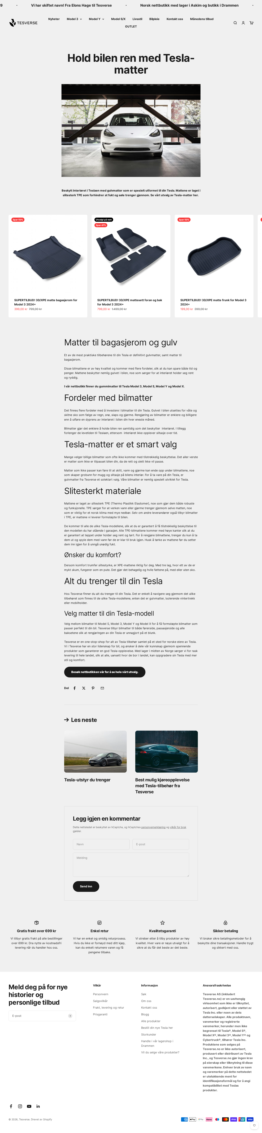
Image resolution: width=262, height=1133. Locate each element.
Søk (143, 994)
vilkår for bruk (178, 827)
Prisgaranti (100, 1014)
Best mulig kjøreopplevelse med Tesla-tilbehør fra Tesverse (162, 785)
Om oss (146, 1001)
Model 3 (72, 19)
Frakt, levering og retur (108, 1007)
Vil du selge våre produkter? (160, 1052)
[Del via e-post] (102, 688)
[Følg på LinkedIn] (38, 1106)
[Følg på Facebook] (11, 1106)
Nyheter (54, 19)
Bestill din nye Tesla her (157, 1027)
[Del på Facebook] (74, 688)
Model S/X (118, 19)
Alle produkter (150, 1021)
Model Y (95, 19)
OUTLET (131, 26)
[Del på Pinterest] (93, 688)
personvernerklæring (153, 827)
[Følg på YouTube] (29, 1106)
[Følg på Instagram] (20, 1106)
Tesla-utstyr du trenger (87, 779)
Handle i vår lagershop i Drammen (157, 1043)
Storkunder (148, 1034)
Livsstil (137, 19)
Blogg (145, 1014)
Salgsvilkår (100, 1001)
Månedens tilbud (202, 19)
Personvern (100, 994)
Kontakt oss (175, 19)
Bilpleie (154, 19)
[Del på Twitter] (83, 688)
